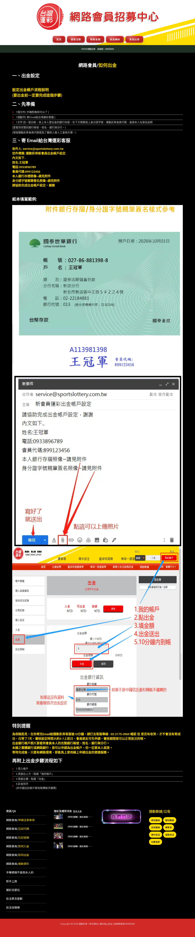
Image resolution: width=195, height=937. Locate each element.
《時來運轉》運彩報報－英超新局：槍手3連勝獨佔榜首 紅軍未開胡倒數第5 (80, 836)
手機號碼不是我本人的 (20, 872)
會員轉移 (115, 39)
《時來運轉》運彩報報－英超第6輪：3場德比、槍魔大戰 (80, 826)
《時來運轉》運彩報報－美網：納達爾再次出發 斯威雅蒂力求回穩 (80, 846)
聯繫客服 (95, 39)
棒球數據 (155, 820)
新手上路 (11, 881)
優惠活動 (76, 39)
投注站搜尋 (13, 907)
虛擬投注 (169, 834)
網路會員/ (20, 820)
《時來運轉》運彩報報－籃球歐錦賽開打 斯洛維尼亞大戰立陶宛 (80, 816)
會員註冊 (134, 39)
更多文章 (77, 811)
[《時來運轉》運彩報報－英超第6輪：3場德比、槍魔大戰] (58, 825)
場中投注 (155, 834)
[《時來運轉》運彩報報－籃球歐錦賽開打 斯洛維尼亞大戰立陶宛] (58, 815)
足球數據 (155, 827)
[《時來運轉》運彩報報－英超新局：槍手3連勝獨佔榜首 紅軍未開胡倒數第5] (58, 835)
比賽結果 (155, 841)
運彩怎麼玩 (13, 890)
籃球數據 (169, 820)
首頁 (59, 39)
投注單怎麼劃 (14, 898)
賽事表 (168, 827)
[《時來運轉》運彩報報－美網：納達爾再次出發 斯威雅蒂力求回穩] (58, 845)
